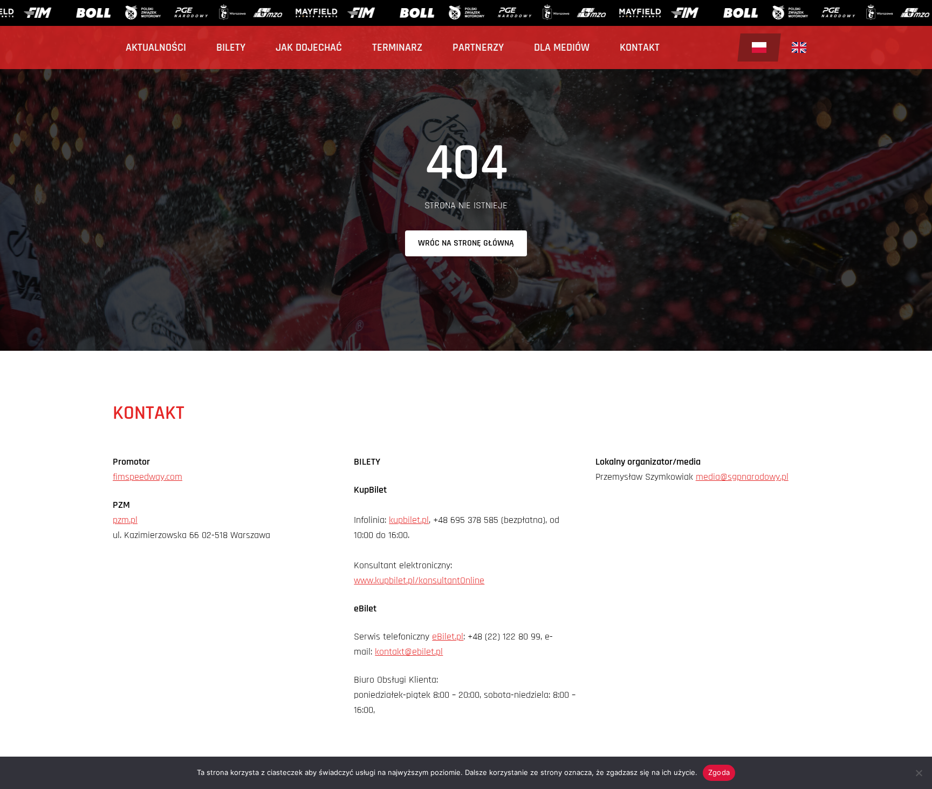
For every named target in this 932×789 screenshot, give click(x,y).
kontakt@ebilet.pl (409, 651)
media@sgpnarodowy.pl (742, 477)
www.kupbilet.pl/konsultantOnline (419, 580)
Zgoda (719, 772)
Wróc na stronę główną (466, 243)
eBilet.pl (447, 636)
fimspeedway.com (147, 477)
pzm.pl (125, 520)
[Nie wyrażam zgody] (918, 772)
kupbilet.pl (409, 520)
